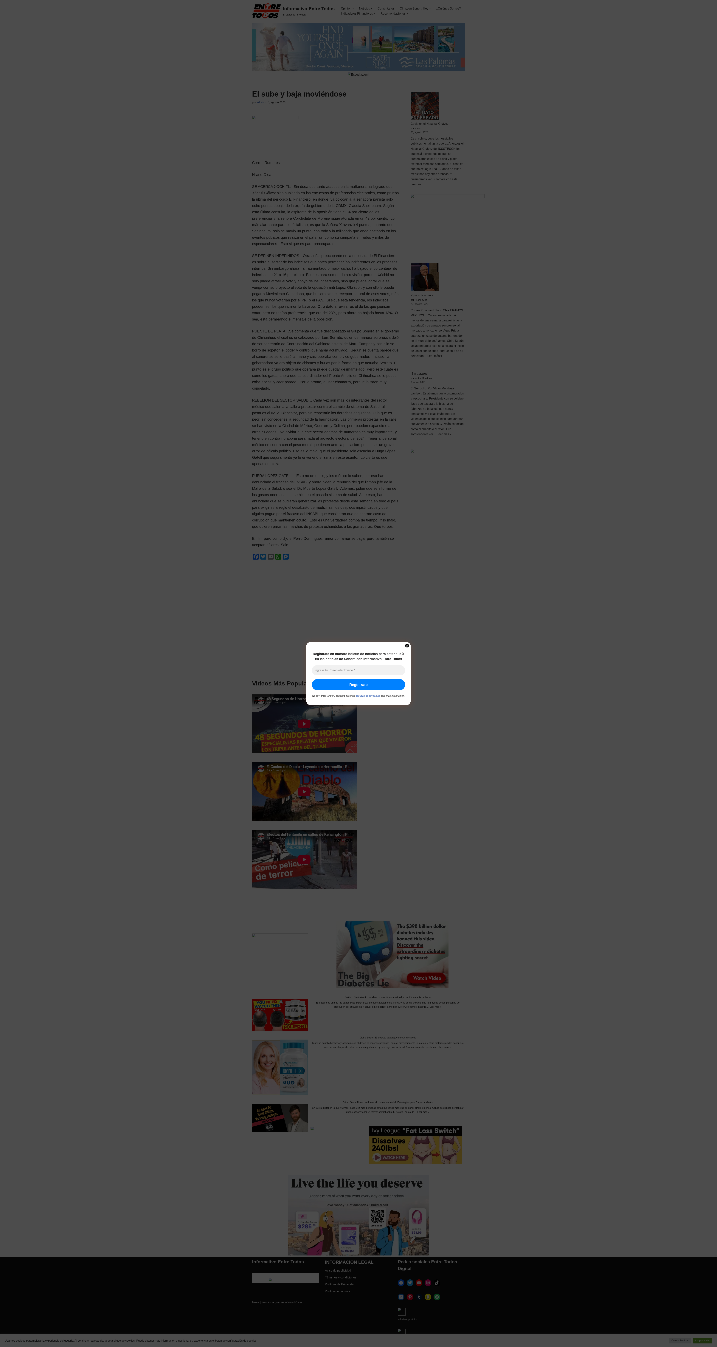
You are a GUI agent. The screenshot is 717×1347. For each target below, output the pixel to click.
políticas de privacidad (368, 695)
